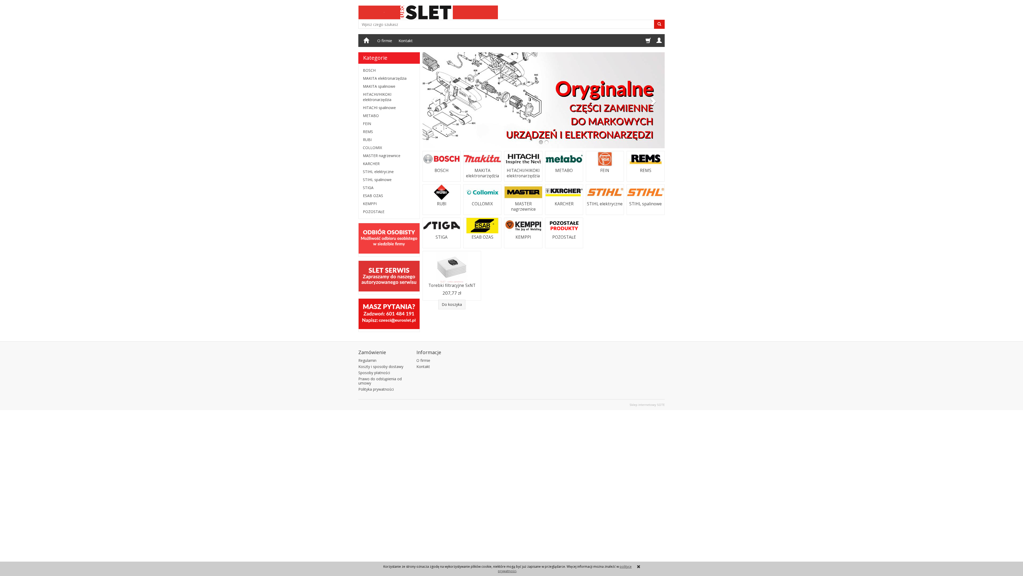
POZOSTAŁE (564, 237)
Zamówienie (372, 352)
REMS (645, 170)
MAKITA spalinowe (379, 86)
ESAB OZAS (482, 237)
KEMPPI (523, 237)
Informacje (428, 352)
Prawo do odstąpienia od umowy (380, 381)
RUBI (441, 204)
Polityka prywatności (376, 389)
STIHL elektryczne (605, 204)
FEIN (604, 170)
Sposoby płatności (374, 372)
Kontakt (406, 40)
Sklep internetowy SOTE (647, 405)
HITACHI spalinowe (379, 107)
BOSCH (442, 170)
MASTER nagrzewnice (523, 206)
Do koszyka (452, 304)
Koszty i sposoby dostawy (380, 366)
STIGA (442, 237)
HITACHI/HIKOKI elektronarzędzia (523, 173)
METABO (564, 170)
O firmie (384, 40)
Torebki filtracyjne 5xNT (452, 285)
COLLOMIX (482, 204)
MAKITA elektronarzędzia (482, 173)
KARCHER (564, 204)
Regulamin (367, 360)
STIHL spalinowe (645, 204)
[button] (433, 100)
